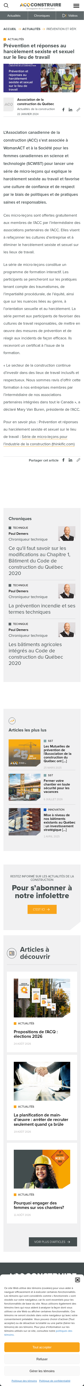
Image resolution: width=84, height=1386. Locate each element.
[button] (77, 1280)
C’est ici (39, 909)
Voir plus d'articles (49, 1242)
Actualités (13, 15)
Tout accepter (42, 1347)
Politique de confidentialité (54, 1381)
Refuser (42, 1359)
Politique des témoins (24, 1381)
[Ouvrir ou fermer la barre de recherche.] (6, 5)
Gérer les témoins (42, 1371)
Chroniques (42, 15)
